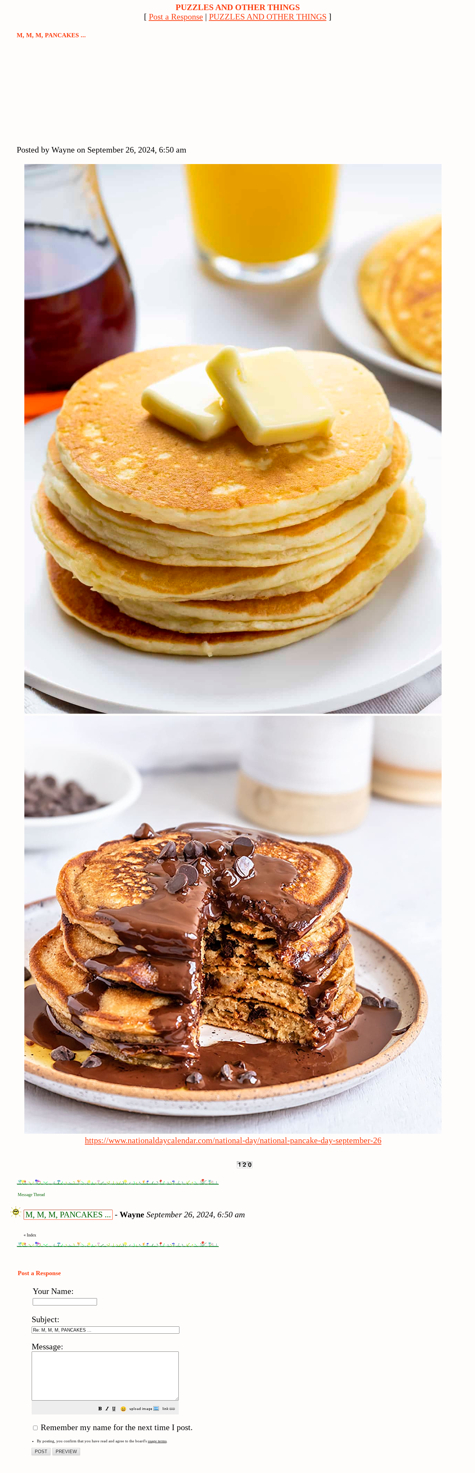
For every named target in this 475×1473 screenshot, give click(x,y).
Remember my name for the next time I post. (116, 1427)
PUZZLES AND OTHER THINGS (268, 16)
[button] (100, 1408)
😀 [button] (123, 1409)
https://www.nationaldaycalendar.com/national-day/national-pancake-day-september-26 (233, 1140)
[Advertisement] (69, 91)
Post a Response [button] (176, 16)
